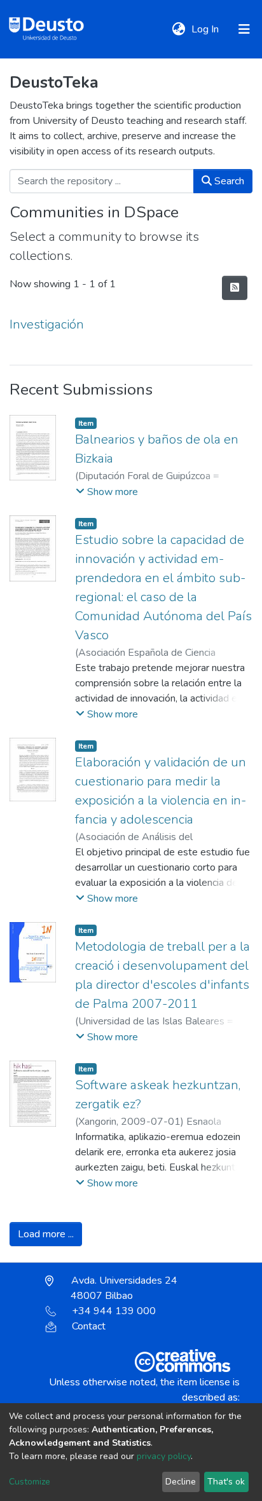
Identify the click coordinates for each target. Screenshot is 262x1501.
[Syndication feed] (234, 288)
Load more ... (46, 1234)
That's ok (226, 1482)
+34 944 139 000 (114, 1311)
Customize (29, 1482)
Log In (206, 29)
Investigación (47, 324)
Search (228, 181)
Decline (180, 1482)
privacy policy (164, 1456)
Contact (89, 1326)
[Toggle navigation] (244, 29)
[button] (178, 29)
